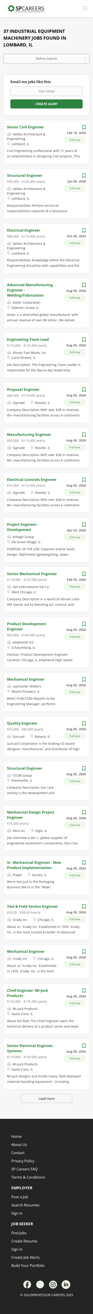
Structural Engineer (24, 175)
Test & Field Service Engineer (32, 906)
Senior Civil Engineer (25, 127)
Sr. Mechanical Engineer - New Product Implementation (34, 865)
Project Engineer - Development (22, 527)
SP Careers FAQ (24, 1169)
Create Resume (24, 1241)
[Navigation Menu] (85, 8)
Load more (47, 1098)
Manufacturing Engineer (29, 434)
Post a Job (19, 1196)
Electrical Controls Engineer (31, 479)
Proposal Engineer (23, 389)
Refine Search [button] (46, 58)
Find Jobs (19, 1232)
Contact (18, 1152)
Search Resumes (25, 1205)
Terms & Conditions (28, 1177)
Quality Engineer (22, 723)
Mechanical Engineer (25, 679)
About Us (19, 1144)
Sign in (17, 1249)
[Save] (83, 128)
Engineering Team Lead (28, 339)
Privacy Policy (22, 1160)
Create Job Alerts (25, 1257)
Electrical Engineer (23, 230)
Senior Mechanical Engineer (32, 573)
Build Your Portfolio (28, 1265)
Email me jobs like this (30, 81)
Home (16, 1136)
